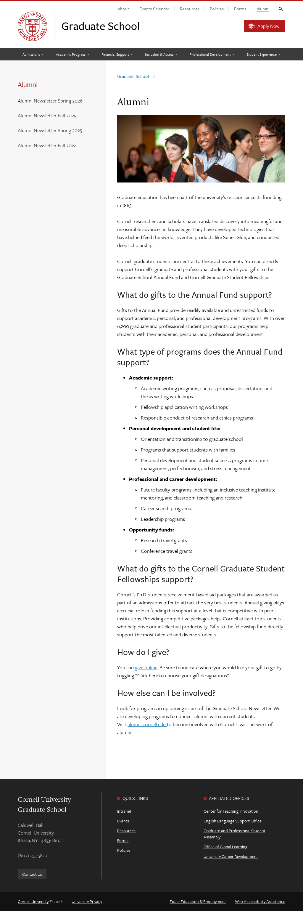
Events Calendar (154, 8)
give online (146, 667)
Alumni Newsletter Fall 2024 (47, 145)
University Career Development (231, 856)
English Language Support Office (233, 821)
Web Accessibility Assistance (260, 901)
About (123, 8)
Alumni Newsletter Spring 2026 (50, 100)
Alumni (263, 8)
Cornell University (33, 901)
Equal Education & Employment (198, 901)
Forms (240, 8)
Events (123, 821)
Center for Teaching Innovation (231, 811)
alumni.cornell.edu (147, 724)
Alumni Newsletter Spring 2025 (50, 130)
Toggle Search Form (280, 8)
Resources (189, 8)
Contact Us (32, 874)
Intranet (124, 811)
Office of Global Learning (225, 846)
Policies (217, 8)
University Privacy (87, 901)
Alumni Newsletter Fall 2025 (47, 115)
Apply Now (268, 26)
